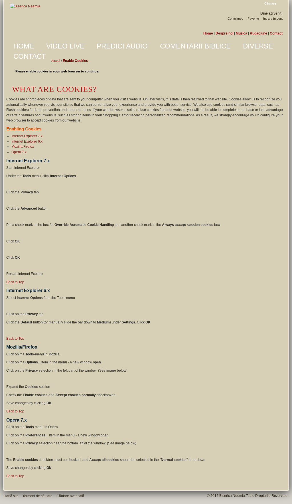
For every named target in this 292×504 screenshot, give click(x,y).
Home (208, 33)
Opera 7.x (19, 152)
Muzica (241, 33)
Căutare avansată (70, 496)
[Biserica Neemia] (25, 6)
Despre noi (224, 33)
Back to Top (15, 282)
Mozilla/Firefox (22, 147)
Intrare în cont (273, 18)
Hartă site (11, 496)
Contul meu (235, 18)
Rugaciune (258, 33)
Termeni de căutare (37, 496)
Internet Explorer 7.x (26, 136)
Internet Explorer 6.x (26, 141)
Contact (276, 33)
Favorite (253, 18)
